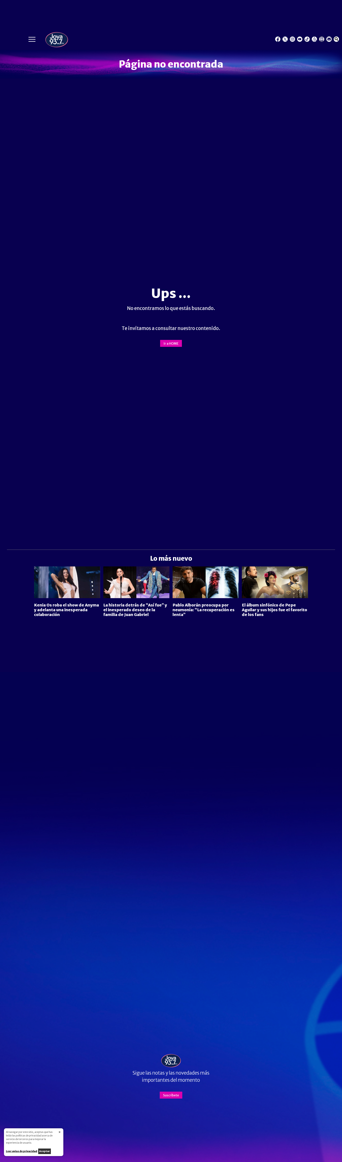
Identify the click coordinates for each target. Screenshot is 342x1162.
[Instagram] (292, 39)
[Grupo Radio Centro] (314, 39)
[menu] (31, 40)
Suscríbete (171, 1095)
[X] (285, 39)
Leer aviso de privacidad (21, 1151)
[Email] (329, 39)
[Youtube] (299, 39)
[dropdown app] (321, 39)
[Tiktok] (307, 39)
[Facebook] (277, 39)
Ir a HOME (171, 343)
